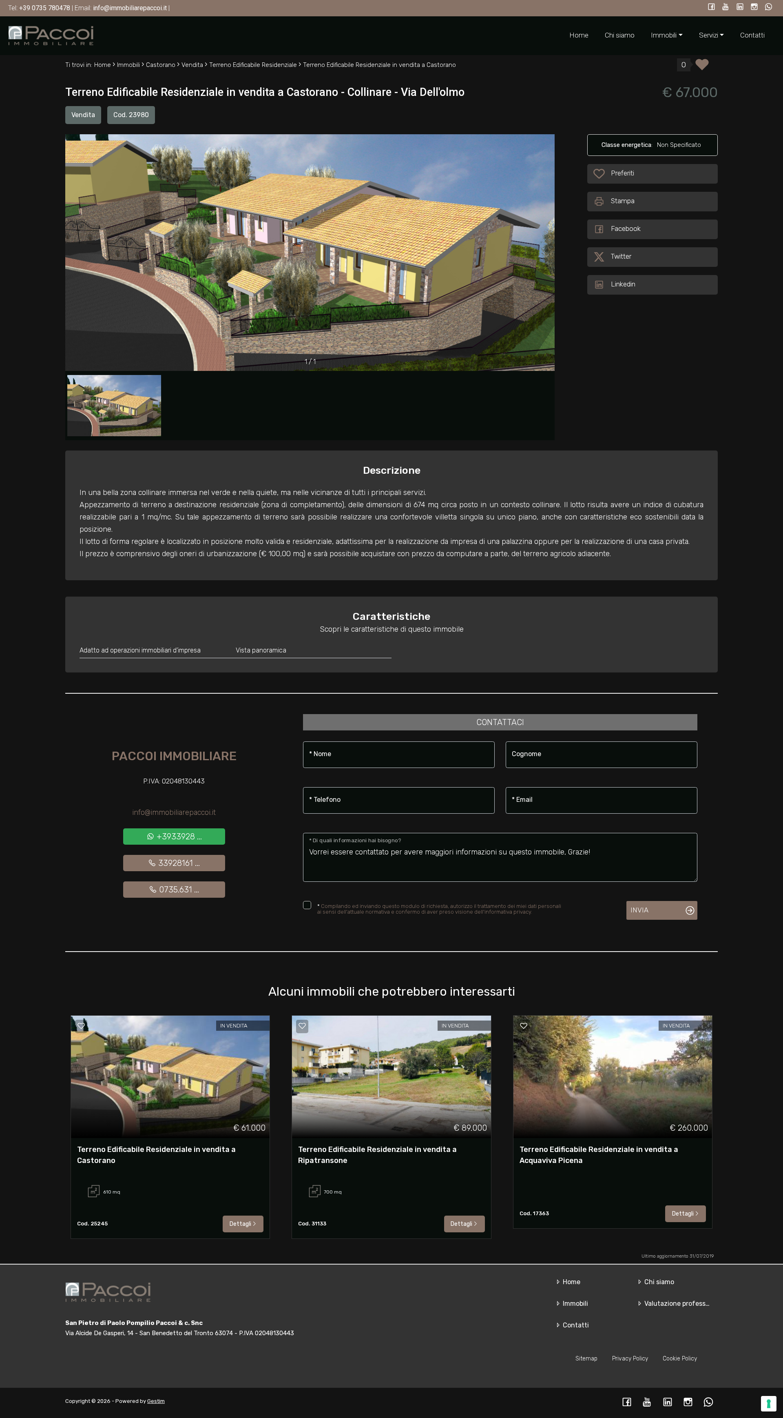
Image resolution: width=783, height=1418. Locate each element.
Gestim (156, 1401)
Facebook (626, 228)
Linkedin (623, 284)
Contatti (752, 35)
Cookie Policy (680, 1358)
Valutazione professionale (683, 1303)
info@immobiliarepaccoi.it (174, 812)
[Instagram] (754, 7)
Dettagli (240, 1224)
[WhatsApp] (768, 7)
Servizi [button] (708, 35)
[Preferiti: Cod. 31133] (302, 1026)
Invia (639, 910)
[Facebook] (711, 7)
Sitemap (586, 1358)
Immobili (574, 1303)
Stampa (623, 201)
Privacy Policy (630, 1358)
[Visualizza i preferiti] (702, 67)
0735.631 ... (178, 889)
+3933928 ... (178, 836)
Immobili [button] (664, 35)
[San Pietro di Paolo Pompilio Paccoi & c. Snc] (51, 35)
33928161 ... (178, 863)
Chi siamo (620, 35)
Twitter (621, 256)
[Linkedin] (740, 7)
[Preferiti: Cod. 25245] (81, 1026)
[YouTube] (725, 7)
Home (578, 35)
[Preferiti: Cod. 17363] (524, 1026)
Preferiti (623, 173)
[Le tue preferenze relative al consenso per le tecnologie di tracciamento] (768, 1403)
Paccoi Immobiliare (174, 756)
